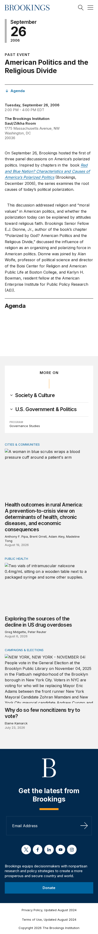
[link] (35, 395)
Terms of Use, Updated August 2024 (49, 919)
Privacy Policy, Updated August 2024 (49, 910)
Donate (49, 887)
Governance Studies (25, 426)
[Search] (81, 7)
